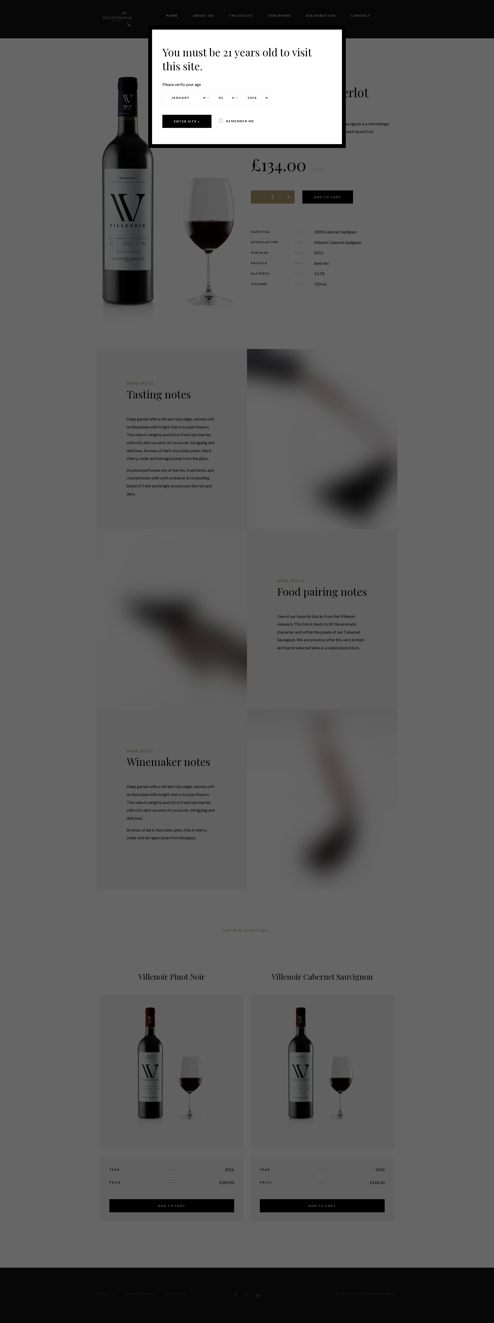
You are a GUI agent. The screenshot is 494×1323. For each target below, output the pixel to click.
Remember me (239, 121)
